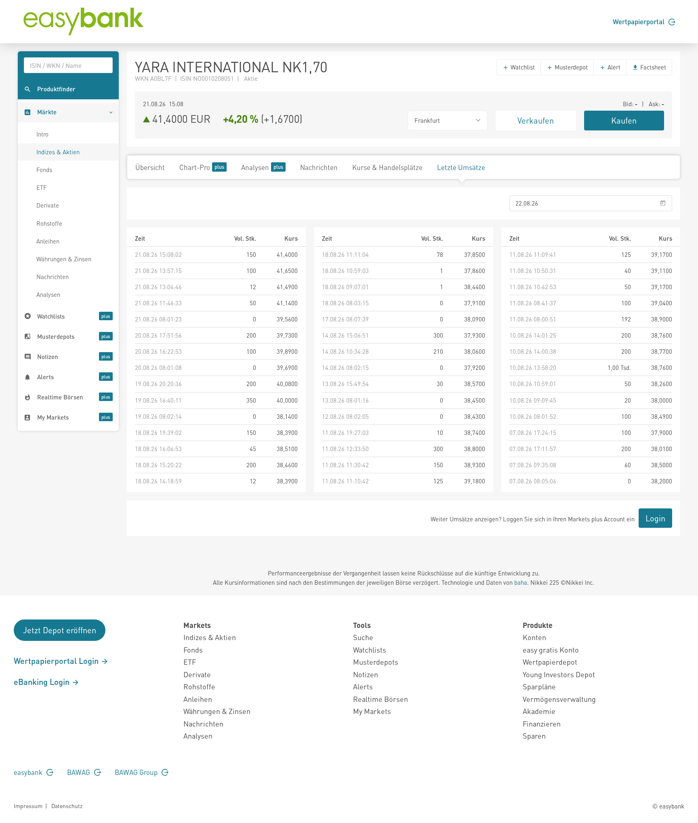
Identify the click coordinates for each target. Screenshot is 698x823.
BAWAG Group (137, 772)
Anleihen (47, 241)
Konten (534, 637)
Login (655, 518)
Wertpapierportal (639, 21)
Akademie (539, 711)
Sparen (534, 735)
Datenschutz (66, 805)
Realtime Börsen (380, 698)
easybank (29, 772)
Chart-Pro (194, 167)
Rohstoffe (49, 223)
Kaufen (624, 120)
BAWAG (79, 772)
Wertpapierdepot (550, 661)
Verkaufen (535, 120)
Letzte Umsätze (461, 167)
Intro (42, 134)
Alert (613, 67)
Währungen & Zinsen (63, 259)
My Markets (372, 711)
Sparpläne (539, 686)
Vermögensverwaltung (559, 698)
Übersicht (150, 167)
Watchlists (369, 649)
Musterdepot (570, 67)
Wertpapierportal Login (57, 660)
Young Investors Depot (559, 674)
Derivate (47, 205)
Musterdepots (375, 661)
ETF (41, 187)
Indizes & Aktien (58, 152)
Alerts (363, 686)
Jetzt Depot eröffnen (59, 630)
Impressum (28, 805)
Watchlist (522, 67)
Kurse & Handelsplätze (387, 167)
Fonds (44, 170)
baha (520, 582)
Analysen (48, 294)
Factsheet (652, 67)
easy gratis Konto (551, 649)
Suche (363, 637)
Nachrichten (52, 277)
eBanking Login (42, 681)
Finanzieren (542, 723)
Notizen (365, 674)
